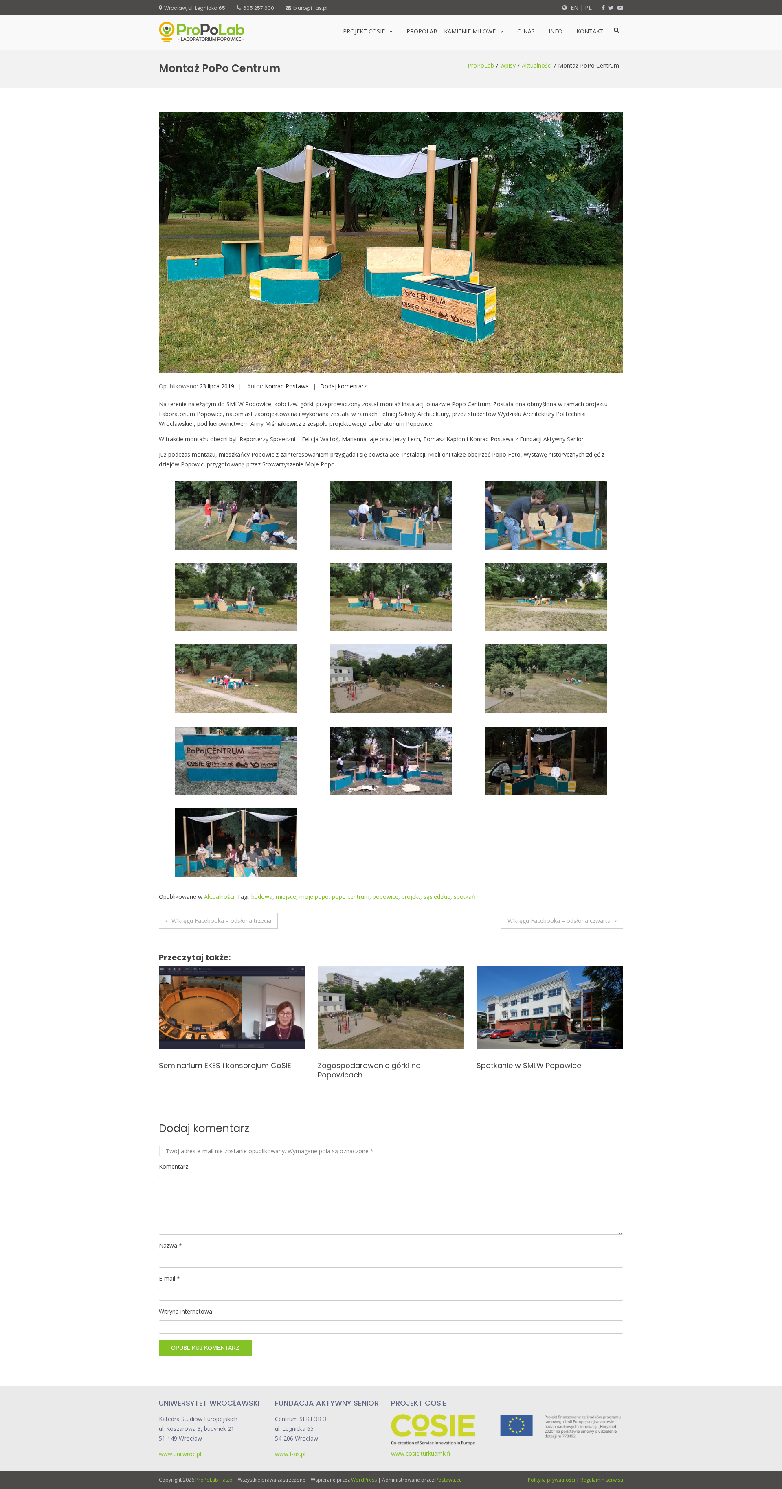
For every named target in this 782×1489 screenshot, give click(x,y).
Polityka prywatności (551, 1479)
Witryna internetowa (185, 1311)
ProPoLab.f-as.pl (215, 1479)
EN (573, 7)
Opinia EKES (497, 1065)
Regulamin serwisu (601, 1479)
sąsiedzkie (437, 896)
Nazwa (170, 1245)
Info (555, 31)
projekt (411, 896)
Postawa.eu (448, 1479)
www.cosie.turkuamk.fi (420, 1453)
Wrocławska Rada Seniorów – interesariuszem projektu (213, 1070)
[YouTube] (620, 7)
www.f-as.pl (290, 1454)
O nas (526, 31)
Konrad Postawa (287, 386)
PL (588, 7)
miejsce (286, 896)
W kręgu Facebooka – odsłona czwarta (559, 920)
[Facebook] (603, 7)
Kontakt (590, 31)
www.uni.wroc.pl (180, 1454)
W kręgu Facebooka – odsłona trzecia (221, 920)
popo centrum (350, 896)
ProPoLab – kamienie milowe (451, 31)
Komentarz (173, 1166)
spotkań (464, 896)
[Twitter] (611, 7)
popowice (385, 896)
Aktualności (537, 65)
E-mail (169, 1278)
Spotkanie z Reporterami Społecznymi (387, 1065)
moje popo (314, 896)
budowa (261, 896)
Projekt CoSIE (364, 31)
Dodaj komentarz (343, 386)
